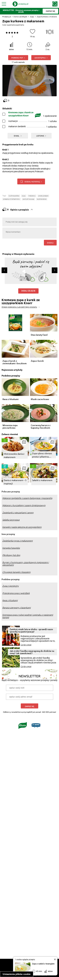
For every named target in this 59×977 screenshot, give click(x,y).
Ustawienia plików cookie (17, 974)
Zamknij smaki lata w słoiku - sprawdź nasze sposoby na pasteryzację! (31, 630)
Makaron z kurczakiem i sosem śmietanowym (23, 505)
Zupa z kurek (37, 361)
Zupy (32, 16)
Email (17, 135)
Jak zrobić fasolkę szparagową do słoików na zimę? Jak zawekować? (32, 652)
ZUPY (23, 196)
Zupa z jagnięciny (10, 586)
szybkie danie (41, 199)
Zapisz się (29, 706)
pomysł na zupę (28, 199)
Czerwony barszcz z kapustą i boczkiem (41, 426)
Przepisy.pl (6, 16)
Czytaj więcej (26, 645)
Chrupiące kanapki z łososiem (16, 572)
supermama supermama (15, 25)
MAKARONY (31, 196)
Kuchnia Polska (14, 196)
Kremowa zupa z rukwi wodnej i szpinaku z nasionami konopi (27, 616)
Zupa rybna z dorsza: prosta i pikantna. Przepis (42, 455)
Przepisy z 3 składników (11, 199)
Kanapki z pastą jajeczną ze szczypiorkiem (22, 527)
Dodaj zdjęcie (28, 291)
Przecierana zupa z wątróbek (16, 593)
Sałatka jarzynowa (11, 520)
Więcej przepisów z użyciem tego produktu (19, 307)
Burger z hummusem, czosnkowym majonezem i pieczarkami (25, 563)
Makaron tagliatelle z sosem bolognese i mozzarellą (27, 498)
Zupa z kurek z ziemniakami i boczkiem (15, 362)
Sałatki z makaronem (42, 480)
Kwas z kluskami (11, 399)
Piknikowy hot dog (11, 555)
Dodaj (50, 242)
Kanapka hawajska (11, 548)
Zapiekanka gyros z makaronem (17, 540)
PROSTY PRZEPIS (43, 196)
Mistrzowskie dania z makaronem (14, 455)
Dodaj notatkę (32, 181)
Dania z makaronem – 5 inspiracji (15, 482)
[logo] (20, 3)
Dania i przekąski (20, 16)
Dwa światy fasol (39, 335)
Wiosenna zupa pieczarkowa (10, 426)
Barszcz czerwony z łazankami (16, 607)
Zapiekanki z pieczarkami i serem (18, 512)
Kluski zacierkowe (40, 399)
